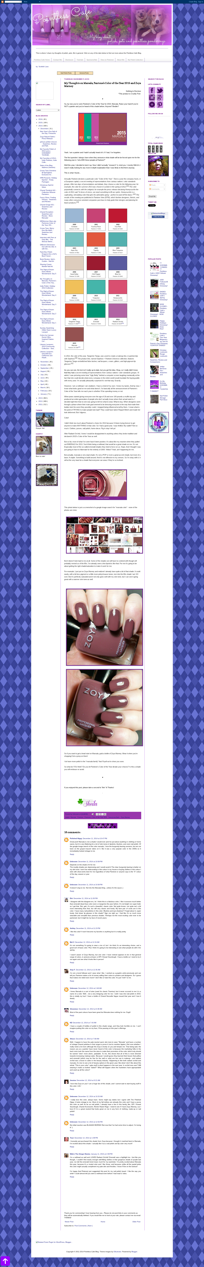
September (44, 368)
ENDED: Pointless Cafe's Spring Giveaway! (164, 296)
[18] (123, 323)
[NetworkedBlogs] (158, 213)
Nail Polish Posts (66, 73)
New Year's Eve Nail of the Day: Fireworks (48, 132)
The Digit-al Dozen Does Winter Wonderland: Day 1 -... (48, 322)
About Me (120, 60)
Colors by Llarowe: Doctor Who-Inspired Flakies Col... (47, 338)
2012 (40, 401)
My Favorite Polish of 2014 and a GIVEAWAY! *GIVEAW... (48, 152)
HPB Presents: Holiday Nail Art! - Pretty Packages (48, 180)
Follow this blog (158, 216)
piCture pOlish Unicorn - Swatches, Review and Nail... (48, 144)
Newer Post (69, 1222)
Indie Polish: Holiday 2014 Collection (47, 287)
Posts (153, 185)
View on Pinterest (107, 60)
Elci (71, 898)
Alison (72, 1039)
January (43, 394)
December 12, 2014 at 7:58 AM (87, 1039)
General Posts (84, 73)
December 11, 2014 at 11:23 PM (88, 928)
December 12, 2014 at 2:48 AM (90, 988)
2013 (40, 398)
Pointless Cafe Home (42, 60)
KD (71, 1023)
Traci (72, 1138)
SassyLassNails (114, 817)
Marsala (73, 817)
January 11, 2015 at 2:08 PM (102, 1154)
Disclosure (69, 60)
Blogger (134, 1252)
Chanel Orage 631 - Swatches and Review (47, 207)
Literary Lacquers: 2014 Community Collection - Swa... (47, 346)
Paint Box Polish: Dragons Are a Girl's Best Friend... (48, 254)
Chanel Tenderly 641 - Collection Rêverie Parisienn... (48, 192)
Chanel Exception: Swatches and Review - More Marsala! (47, 215)
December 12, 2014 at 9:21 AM (88, 1080)
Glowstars (74, 1009)
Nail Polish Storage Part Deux (164, 398)
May (42, 381)
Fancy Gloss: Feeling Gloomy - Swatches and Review (48, 199)
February (44, 391)
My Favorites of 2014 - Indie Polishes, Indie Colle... (48, 160)
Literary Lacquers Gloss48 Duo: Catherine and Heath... (46, 354)
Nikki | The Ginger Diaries (80, 1154)
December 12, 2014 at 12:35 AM (88, 970)
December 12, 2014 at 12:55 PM (90, 1122)
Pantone (80, 817)
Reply (72, 854)
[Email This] (97, 814)
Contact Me (57, 60)
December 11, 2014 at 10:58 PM (90, 861)
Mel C (72, 942)
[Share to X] (102, 814)
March (43, 387)
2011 (40, 404)
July (42, 375)
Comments (155, 189)
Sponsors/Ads (92, 60)
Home (103, 1222)
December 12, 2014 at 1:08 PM (86, 1138)
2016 (40, 119)
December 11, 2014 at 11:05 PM (86, 898)
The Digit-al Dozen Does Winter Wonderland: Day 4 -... (48, 294)
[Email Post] (92, 814)
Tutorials (80, 60)
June (42, 378)
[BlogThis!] (99, 814)
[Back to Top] (5, 1261)
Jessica (73, 1080)
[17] (79, 323)
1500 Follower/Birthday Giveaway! (164, 283)
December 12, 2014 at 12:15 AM (87, 942)
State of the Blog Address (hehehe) (47, 166)
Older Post (136, 1222)
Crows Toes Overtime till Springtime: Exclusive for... (48, 173)
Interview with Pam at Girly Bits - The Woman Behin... (48, 239)
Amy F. (72, 970)
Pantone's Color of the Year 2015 (96, 817)
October (43, 365)
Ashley (72, 928)
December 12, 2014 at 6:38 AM (90, 1009)
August (43, 371)
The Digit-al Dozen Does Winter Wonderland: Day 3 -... (48, 303)
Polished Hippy (76, 838)
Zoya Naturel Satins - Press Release (48, 138)
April (42, 384)
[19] (79, 347)
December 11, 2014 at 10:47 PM (95, 838)
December (44, 129)
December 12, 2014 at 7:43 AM (84, 1023)
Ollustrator (117, 1252)
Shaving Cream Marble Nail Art (46, 265)
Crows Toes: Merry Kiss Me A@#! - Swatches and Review (47, 231)
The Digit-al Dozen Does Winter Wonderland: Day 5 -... (48, 272)
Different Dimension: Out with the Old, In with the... (48, 247)
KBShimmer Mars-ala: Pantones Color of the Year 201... (48, 223)
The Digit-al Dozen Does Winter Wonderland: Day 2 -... (48, 312)
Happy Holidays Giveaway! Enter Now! (164, 325)
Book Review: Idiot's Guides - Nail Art (47, 260)
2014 (40, 126)
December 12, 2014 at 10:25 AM (90, 1096)
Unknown (74, 861)
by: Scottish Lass (42, 66)
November (44, 362)
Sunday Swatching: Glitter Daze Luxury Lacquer (48, 330)
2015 (40, 122)
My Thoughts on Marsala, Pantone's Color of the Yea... (48, 281)
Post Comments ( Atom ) (83, 1226)
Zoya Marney (125, 817)
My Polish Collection (135, 60)
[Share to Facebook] (105, 814)
